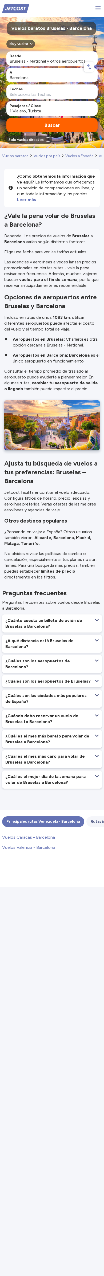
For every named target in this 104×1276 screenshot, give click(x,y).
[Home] (15, 8)
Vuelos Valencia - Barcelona (28, 847)
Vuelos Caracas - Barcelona (28, 837)
